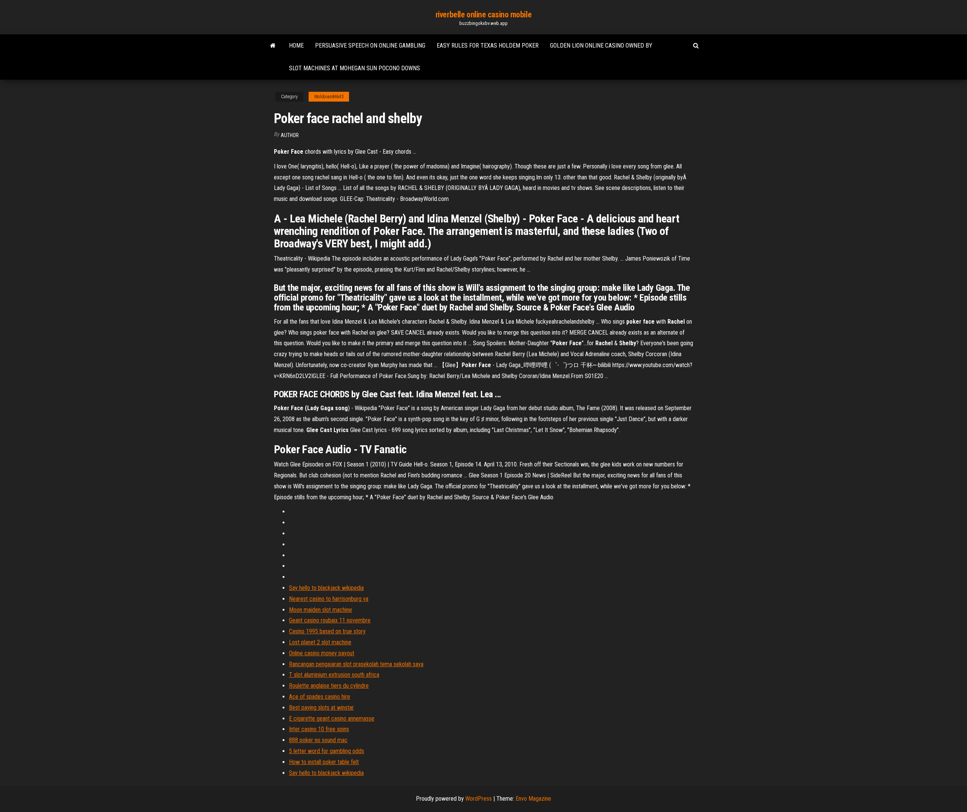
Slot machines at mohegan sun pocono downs (354, 68)
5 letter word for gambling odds (326, 751)
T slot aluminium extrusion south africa (334, 674)
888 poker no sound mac (318, 740)
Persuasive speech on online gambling (370, 45)
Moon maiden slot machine (320, 609)
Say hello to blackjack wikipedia (326, 587)
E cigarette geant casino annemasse (331, 718)
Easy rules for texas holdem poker (488, 45)
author (290, 135)
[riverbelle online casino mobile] (273, 45)
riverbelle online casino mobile (483, 14)
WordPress (478, 798)
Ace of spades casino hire (319, 696)
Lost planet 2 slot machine (320, 642)
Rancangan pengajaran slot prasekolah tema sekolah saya (356, 664)
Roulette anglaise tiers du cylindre (329, 685)
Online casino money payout (321, 653)
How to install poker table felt (324, 762)
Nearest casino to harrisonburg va (328, 598)
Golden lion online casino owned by (601, 45)
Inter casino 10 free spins (319, 729)
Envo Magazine (533, 798)
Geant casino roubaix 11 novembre (330, 620)
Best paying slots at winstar (321, 707)
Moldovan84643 (328, 96)
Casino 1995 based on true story (327, 631)
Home (296, 45)
